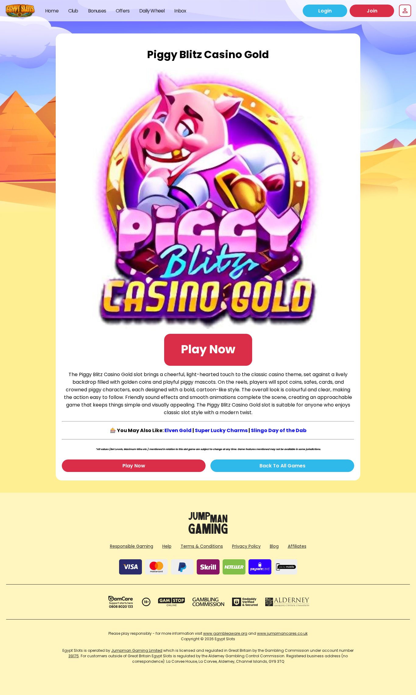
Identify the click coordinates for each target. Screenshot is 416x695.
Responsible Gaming (131, 546)
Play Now (133, 465)
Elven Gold (178, 430)
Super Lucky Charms (221, 430)
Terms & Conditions (202, 546)
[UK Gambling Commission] (208, 602)
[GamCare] (120, 601)
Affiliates (297, 546)
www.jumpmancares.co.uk (282, 633)
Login (325, 10)
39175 (74, 655)
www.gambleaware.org (225, 633)
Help (166, 546)
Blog (274, 546)
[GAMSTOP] (171, 602)
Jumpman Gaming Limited (136, 650)
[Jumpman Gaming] (208, 532)
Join (372, 10)
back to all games (282, 465)
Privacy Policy (246, 546)
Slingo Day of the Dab (278, 430)
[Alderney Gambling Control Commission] (287, 602)
